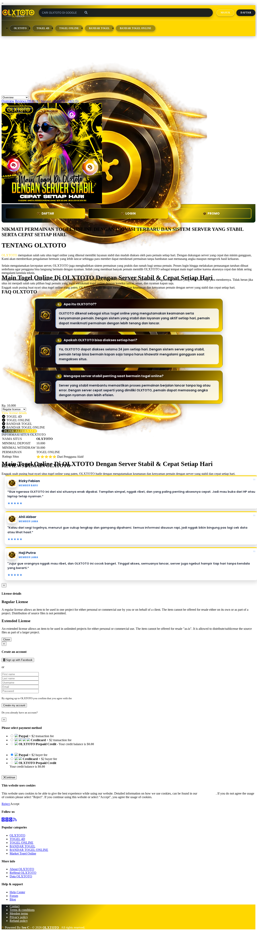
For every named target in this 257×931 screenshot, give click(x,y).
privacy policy (207, 793)
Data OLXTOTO (21, 876)
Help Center (17, 892)
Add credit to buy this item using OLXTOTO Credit (43, 747)
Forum (14, 895)
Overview (8, 101)
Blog (13, 899)
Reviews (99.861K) (27, 101)
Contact (14, 906)
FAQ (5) (72, 101)
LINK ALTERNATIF (21, 431)
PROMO (214, 213)
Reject (6, 804)
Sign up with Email (17, 667)
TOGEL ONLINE (69, 28)
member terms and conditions (88, 698)
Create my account (14, 705)
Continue (10, 777)
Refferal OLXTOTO (23, 872)
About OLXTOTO (22, 869)
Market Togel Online (23, 853)
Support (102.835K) (54, 101)
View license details (14, 413)
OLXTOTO (20, 28)
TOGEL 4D (43, 28)
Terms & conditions (22, 910)
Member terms (19, 913)
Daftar (246, 12)
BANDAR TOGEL (99, 28)
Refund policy (19, 920)
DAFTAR (48, 213)
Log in (42, 712)
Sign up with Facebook (19, 659)
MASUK (225, 12)
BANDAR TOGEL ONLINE (135, 28)
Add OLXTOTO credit (25, 770)
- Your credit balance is (52, 745)
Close (6, 639)
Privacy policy (19, 917)
